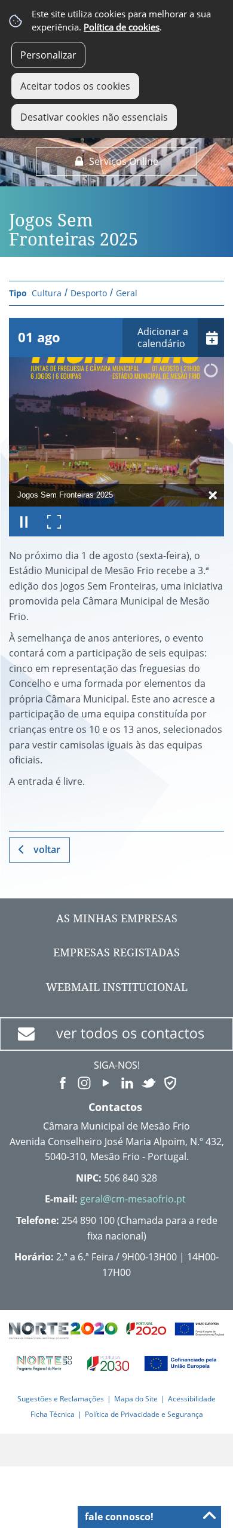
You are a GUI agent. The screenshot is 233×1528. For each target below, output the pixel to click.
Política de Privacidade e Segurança (144, 1414)
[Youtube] (105, 1081)
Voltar (46, 849)
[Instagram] (84, 1081)
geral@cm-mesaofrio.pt (133, 1198)
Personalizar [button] (48, 55)
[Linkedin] (127, 1081)
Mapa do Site (136, 1399)
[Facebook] (62, 1081)
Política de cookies (122, 27)
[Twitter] (148, 1081)
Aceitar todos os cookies (75, 86)
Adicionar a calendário (162, 338)
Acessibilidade (192, 1399)
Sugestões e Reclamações (60, 1399)
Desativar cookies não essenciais (94, 117)
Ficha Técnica (52, 1414)
